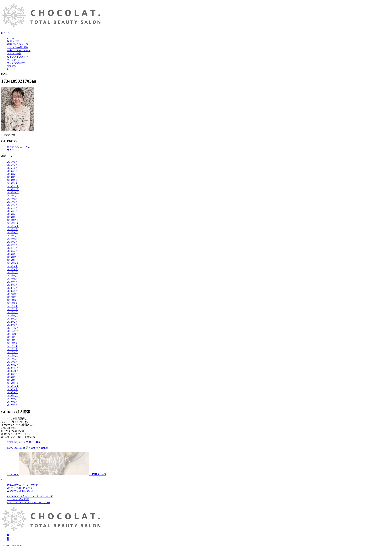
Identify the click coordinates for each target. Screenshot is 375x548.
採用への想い (14, 41)
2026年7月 (12, 165)
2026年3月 (12, 177)
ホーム (10, 38)
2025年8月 (12, 198)
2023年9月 (12, 266)
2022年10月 (13, 300)
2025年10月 (13, 192)
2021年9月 (12, 337)
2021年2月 (12, 358)
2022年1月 (12, 325)
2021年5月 (12, 349)
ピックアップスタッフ (18, 56)
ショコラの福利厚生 (17, 47)
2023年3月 (12, 285)
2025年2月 (12, 214)
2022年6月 (12, 312)
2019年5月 (12, 401)
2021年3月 (12, 355)
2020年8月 (12, 377)
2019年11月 (13, 383)
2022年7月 (12, 309)
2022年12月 (13, 294)
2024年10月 (13, 226)
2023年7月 (12, 272)
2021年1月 (12, 361)
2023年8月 (12, 269)
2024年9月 (12, 229)
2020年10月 (13, 371)
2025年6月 (12, 202)
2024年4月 (12, 245)
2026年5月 (12, 171)
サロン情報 (13, 59)
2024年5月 (12, 242)
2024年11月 (13, 223)
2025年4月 (12, 208)
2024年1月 (12, 254)
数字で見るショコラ (17, 44)
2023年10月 (13, 263)
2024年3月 (12, 248)
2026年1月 (12, 183)
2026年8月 (12, 162)
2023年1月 (12, 291)
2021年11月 (13, 331)
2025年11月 (13, 189)
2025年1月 (12, 217)
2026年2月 (12, 180)
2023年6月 (12, 275)
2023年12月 (13, 257)
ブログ (10, 150)
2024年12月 (13, 220)
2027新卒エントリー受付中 (24, 485)
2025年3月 (12, 211)
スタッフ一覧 (14, 53)
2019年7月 (12, 395)
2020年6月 (12, 380)
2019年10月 (13, 386)
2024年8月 (12, 232)
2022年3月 (12, 318)
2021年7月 (12, 343)
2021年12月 (13, 328)
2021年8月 (12, 340)
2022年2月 (12, 322)
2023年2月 (12, 288)
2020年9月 (12, 374)
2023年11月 (13, 260)
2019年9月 (12, 389)
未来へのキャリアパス (18, 50)
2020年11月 (13, 368)
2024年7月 (12, 235)
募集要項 (11, 66)
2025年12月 (13, 186)
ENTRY (5, 33)
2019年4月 (12, 405)
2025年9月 (12, 195)
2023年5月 (12, 278)
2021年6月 (12, 346)
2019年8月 (12, 392)
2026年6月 (12, 168)
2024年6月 (12, 238)
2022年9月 (12, 303)
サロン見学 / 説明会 (17, 63)
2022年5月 (12, 315)
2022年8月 (12, 306)
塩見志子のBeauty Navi (18, 147)
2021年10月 (13, 334)
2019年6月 (12, 398)
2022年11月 (13, 297)
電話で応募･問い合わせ (21, 491)
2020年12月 (13, 365)
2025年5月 (12, 205)
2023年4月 (12, 282)
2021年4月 (12, 352)
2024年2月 (12, 251)
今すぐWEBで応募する (20, 488)
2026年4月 (12, 174)
